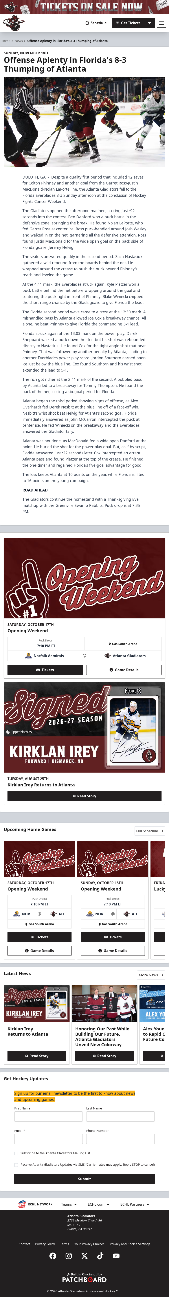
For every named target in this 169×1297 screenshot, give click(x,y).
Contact (24, 1244)
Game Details (126, 669)
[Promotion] (84, 7)
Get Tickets (130, 22)
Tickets (48, 669)
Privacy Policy (45, 1244)
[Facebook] (53, 1256)
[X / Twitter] (84, 1256)
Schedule (99, 22)
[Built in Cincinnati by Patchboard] (84, 1277)
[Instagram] (68, 1256)
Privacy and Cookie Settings (130, 1244)
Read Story (86, 796)
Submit (84, 1178)
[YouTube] (116, 1256)
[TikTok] (100, 1256)
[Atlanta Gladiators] (14, 23)
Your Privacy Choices (89, 1244)
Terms (64, 1244)
